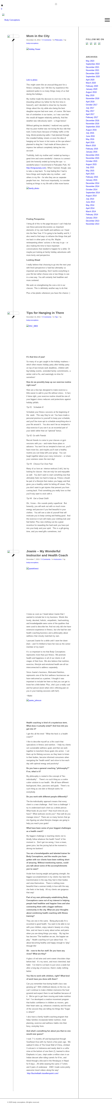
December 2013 (92, 221)
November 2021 (92, 70)
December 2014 (92, 183)
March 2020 (91, 83)
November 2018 (92, 98)
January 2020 (91, 89)
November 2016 (92, 123)
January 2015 (91, 180)
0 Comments (46, 40)
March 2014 (91, 211)
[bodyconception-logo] (11, 20)
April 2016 (90, 142)
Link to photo (31, 80)
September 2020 (93, 76)
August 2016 (91, 130)
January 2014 (91, 218)
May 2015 (90, 171)
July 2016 (90, 133)
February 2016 (92, 149)
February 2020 (92, 86)
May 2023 (90, 61)
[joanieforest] (13, 556)
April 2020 (90, 80)
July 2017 (90, 108)
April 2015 (90, 174)
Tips (56, 317)
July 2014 (90, 199)
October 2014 (91, 189)
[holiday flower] (13, 41)
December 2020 (92, 73)
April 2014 (90, 208)
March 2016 (91, 145)
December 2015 (92, 155)
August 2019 (91, 92)
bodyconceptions (32, 43)
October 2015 (91, 161)
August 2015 (91, 164)
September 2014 (93, 192)
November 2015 (92, 158)
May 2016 (90, 139)
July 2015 (90, 167)
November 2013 (92, 224)
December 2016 (92, 120)
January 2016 (91, 152)
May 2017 (90, 111)
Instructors (58, 559)
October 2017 (91, 105)
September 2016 (93, 127)
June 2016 (90, 136)
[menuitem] (106, 20)
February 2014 (92, 214)
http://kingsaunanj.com (36, 168)
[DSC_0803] (13, 317)
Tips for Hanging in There (45, 312)
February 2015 (92, 177)
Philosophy (59, 40)
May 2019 (90, 95)
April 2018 (90, 102)
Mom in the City (38, 36)
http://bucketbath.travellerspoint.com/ (42, 1073)
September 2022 (93, 64)
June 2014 (90, 202)
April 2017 (90, 114)
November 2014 (92, 186)
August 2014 (91, 196)
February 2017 (92, 117)
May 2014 (90, 205)
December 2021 (92, 67)
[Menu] (106, 20)
